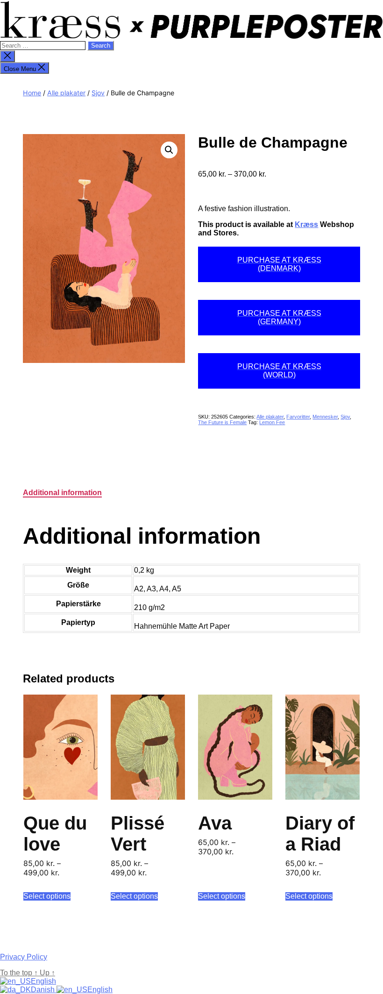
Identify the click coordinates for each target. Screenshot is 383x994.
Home (32, 93)
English (43, 981)
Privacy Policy (23, 957)
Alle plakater (66, 93)
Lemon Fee (272, 422)
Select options (47, 896)
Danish (44, 990)
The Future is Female (222, 422)
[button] (169, 150)
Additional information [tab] (62, 493)
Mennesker (325, 416)
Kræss (306, 224)
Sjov (98, 93)
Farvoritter (298, 416)
